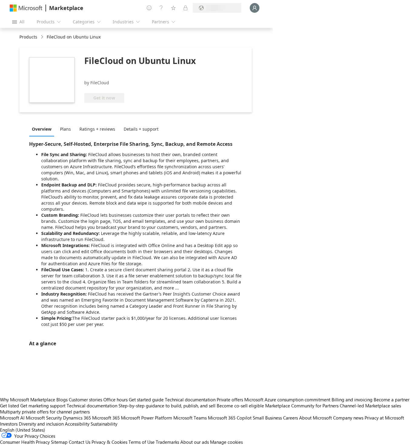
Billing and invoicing (352, 399)
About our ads (194, 442)
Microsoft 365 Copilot (230, 418)
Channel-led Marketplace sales (370, 406)
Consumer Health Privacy (25, 442)
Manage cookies (226, 442)
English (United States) (22, 430)
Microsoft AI (12, 418)
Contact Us (79, 442)
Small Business (267, 418)
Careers (290, 418)
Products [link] (28, 37)
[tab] (43, 129)
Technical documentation (190, 399)
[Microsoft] (26, 8)
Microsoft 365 (106, 418)
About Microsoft (315, 418)
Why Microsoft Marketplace (27, 399)
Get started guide (146, 399)
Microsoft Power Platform (146, 418)
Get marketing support (42, 406)
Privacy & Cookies (109, 442)
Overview (42, 129)
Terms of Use (142, 442)
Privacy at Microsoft (384, 418)
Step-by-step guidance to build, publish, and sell (167, 406)
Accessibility (77, 424)
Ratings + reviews (97, 129)
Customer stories (85, 399)
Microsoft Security (44, 418)
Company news (348, 418)
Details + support (141, 129)
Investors (9, 424)
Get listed (9, 406)
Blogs (62, 399)
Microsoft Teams (190, 418)
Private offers (230, 399)
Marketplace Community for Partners (302, 406)
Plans (65, 129)
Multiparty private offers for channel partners (45, 412)
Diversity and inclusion (41, 424)
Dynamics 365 (77, 418)
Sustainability (104, 424)
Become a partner (391, 399)
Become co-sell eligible (240, 406)
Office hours (115, 399)
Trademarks (167, 442)
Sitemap (59, 442)
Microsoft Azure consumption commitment (288, 399)
